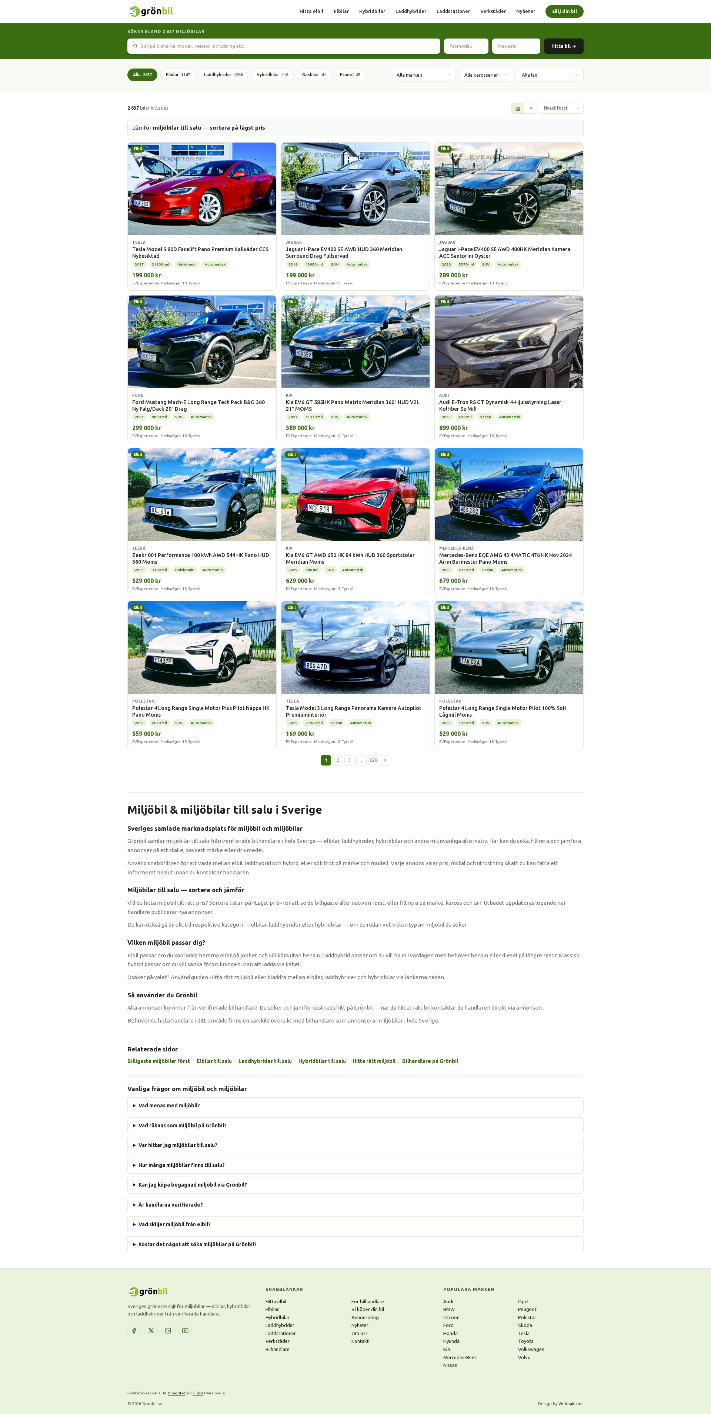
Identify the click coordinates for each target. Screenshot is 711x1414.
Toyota (526, 1341)
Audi (448, 1301)
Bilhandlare (278, 1349)
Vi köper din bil (367, 1309)
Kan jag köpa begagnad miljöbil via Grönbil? (192, 1185)
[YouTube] (185, 1330)
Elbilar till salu (214, 1061)
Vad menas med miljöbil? (169, 1105)
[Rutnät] (517, 108)
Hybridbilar (372, 11)
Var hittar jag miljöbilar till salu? (177, 1145)
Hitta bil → (563, 46)
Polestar (527, 1317)
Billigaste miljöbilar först (158, 1061)
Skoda (525, 1325)
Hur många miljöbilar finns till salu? (181, 1165)
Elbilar (341, 11)
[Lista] (530, 108)
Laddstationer (453, 11)
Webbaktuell (571, 1403)
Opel (523, 1301)
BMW (449, 1309)
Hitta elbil (311, 11)
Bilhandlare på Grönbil (430, 1061)
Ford (448, 1325)
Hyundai (452, 1341)
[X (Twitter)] (151, 1330)
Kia (446, 1349)
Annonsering (365, 1317)
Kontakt (360, 1341)
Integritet (176, 1393)
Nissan (450, 1365)
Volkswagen (531, 1349)
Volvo (524, 1357)
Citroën (451, 1317)
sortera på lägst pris (237, 127)
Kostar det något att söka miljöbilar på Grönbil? (197, 1244)
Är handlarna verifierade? (170, 1205)
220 (373, 760)
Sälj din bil (564, 11)
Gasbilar (314, 74)
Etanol (350, 74)
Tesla (524, 1333)
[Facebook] (134, 1330)
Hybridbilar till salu (322, 1061)
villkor (198, 1393)
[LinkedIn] (168, 1330)
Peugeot (527, 1309)
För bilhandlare (367, 1301)
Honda (450, 1333)
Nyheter (525, 11)
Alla (142, 74)
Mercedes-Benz (460, 1357)
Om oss (359, 1333)
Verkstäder (493, 11)
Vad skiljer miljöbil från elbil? (174, 1224)
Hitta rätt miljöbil (374, 1061)
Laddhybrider (410, 11)
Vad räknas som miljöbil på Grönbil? (182, 1125)
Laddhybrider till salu (265, 1061)
